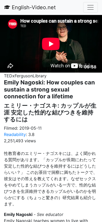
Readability (15, 134)
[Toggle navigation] (90, 7)
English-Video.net (33, 7)
